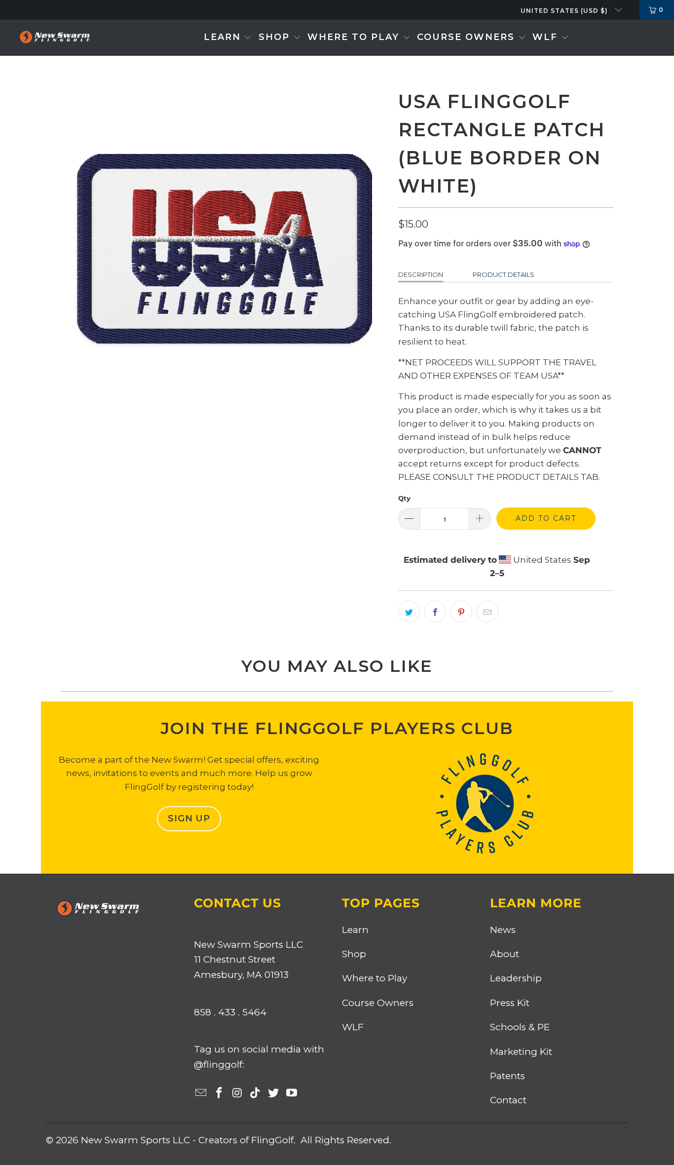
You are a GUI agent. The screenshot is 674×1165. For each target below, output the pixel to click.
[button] (228, 38)
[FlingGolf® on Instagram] (237, 1093)
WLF (353, 1027)
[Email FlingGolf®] (201, 1093)
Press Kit (509, 1003)
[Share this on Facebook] (435, 611)
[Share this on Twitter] (409, 611)
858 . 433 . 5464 (230, 1012)
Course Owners (377, 1003)
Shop (354, 954)
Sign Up (189, 818)
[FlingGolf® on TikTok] (255, 1093)
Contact (508, 1100)
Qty (404, 498)
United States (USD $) (565, 10)
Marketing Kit (521, 1051)
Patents (507, 1076)
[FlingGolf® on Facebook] (219, 1093)
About (504, 954)
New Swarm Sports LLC (135, 1140)
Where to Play (374, 978)
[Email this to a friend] (487, 611)
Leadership (516, 978)
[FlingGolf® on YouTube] (291, 1093)
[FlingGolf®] (54, 38)
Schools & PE (520, 1027)
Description (420, 274)
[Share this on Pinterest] (461, 611)
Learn (355, 929)
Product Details (503, 274)
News (503, 929)
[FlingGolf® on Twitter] (273, 1093)
